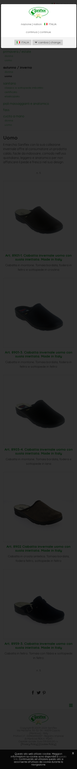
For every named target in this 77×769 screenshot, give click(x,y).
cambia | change (49, 42)
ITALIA (25, 42)
